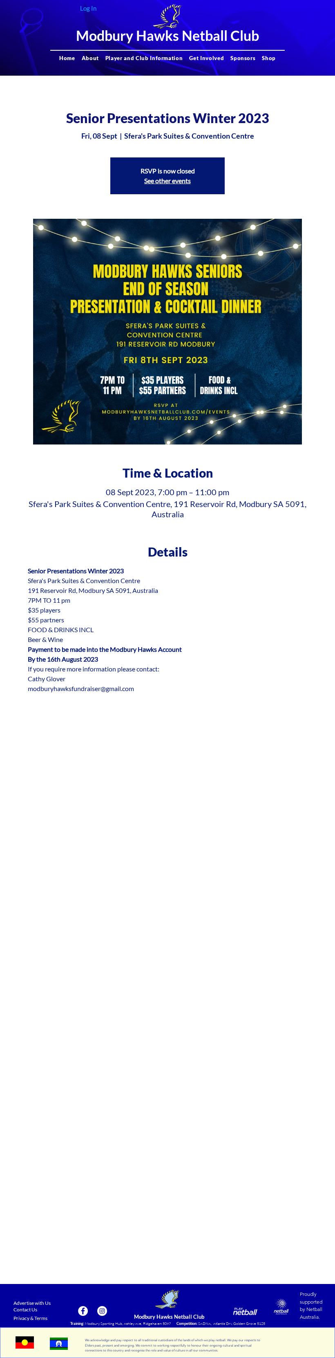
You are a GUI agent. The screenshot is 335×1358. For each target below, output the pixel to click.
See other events (167, 180)
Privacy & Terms (30, 1318)
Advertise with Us (32, 1303)
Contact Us (25, 1309)
